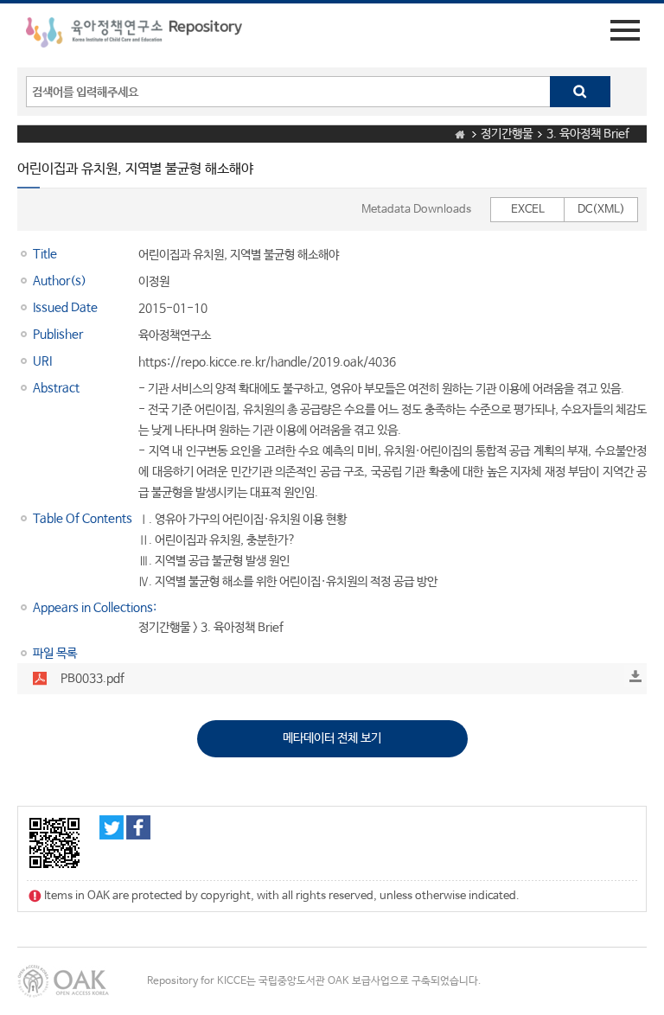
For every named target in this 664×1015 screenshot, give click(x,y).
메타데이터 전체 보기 (332, 738)
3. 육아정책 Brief (587, 134)
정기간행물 (507, 134)
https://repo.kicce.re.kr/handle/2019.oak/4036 (267, 362)
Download (635, 676)
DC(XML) (601, 209)
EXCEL (528, 209)
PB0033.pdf (92, 679)
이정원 (153, 282)
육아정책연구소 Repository (134, 35)
